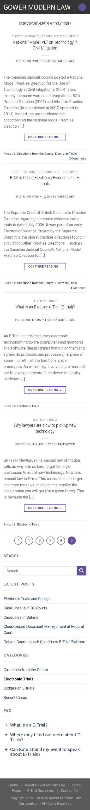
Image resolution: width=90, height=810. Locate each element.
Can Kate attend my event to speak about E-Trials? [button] (45, 752)
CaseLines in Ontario (21, 617)
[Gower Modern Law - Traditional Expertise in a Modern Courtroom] (37, 7)
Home (13, 785)
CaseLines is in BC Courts (25, 608)
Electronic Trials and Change (27, 599)
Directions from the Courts (32, 36)
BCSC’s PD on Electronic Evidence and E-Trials (45, 180)
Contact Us (69, 791)
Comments (77, 158)
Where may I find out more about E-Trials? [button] (46, 737)
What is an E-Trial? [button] (28, 725)
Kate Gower (65, 61)
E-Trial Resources (40, 791)
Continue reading (45, 137)
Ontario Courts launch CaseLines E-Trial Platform (44, 642)
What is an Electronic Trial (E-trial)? (45, 307)
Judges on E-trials (19, 688)
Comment (78, 288)
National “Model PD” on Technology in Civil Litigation (45, 45)
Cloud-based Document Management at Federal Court (44, 629)
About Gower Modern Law (45, 785)
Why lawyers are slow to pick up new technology (45, 428)
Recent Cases (15, 697)
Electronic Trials (66, 36)
